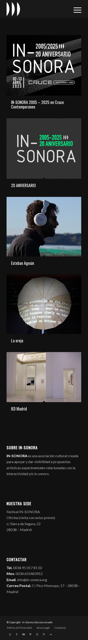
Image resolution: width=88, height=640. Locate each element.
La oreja (17, 340)
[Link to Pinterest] (43, 634)
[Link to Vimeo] (30, 634)
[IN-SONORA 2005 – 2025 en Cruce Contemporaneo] (44, 65)
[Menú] (75, 9)
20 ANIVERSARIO (23, 185)
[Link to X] (10, 634)
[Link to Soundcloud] (50, 634)
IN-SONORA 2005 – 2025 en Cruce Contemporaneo (37, 104)
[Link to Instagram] (37, 634)
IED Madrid (19, 409)
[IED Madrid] (44, 377)
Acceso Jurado (43, 622)
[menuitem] (75, 9)
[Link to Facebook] (16, 634)
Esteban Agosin (22, 263)
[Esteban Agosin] (44, 226)
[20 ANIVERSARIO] (44, 148)
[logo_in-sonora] (36, 9)
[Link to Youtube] (23, 634)
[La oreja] (44, 304)
